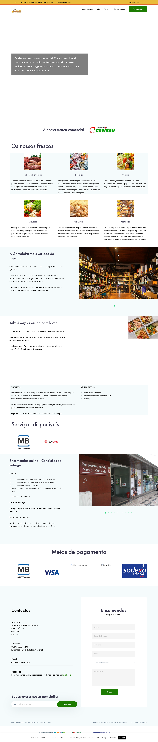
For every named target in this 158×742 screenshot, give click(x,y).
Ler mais (112, 737)
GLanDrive (47, 722)
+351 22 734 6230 (20, 2)
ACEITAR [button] (122, 738)
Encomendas (138, 9)
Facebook (66, 675)
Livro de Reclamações (139, 722)
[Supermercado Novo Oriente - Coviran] (16, 9)
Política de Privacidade (119, 722)
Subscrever (67, 704)
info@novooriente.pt (64, 2)
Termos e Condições (100, 722)
